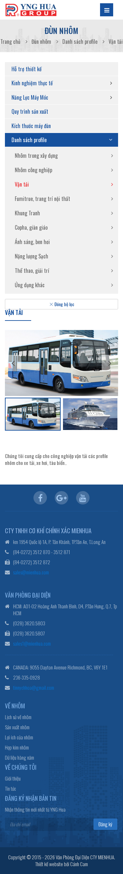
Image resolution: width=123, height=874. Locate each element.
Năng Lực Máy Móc (29, 97)
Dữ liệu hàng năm (19, 757)
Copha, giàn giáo (31, 227)
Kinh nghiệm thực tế (32, 83)
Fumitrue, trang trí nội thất (42, 199)
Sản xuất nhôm (17, 727)
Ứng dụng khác (30, 285)
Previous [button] (13, 363)
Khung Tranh (27, 213)
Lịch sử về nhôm (18, 717)
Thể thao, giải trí (32, 270)
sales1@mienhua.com (32, 643)
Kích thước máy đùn (31, 126)
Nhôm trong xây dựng (36, 155)
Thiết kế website (49, 863)
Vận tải (22, 184)
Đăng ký (105, 824)
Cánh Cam (79, 863)
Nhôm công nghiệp (33, 170)
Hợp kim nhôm (17, 747)
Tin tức (10, 788)
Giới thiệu (13, 778)
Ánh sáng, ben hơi (32, 242)
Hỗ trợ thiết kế (26, 69)
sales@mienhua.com (31, 572)
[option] (61, 363)
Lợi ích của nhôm (19, 737)
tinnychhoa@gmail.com (33, 687)
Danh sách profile (29, 140)
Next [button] (110, 363)
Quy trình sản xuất (29, 111)
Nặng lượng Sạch (31, 256)
